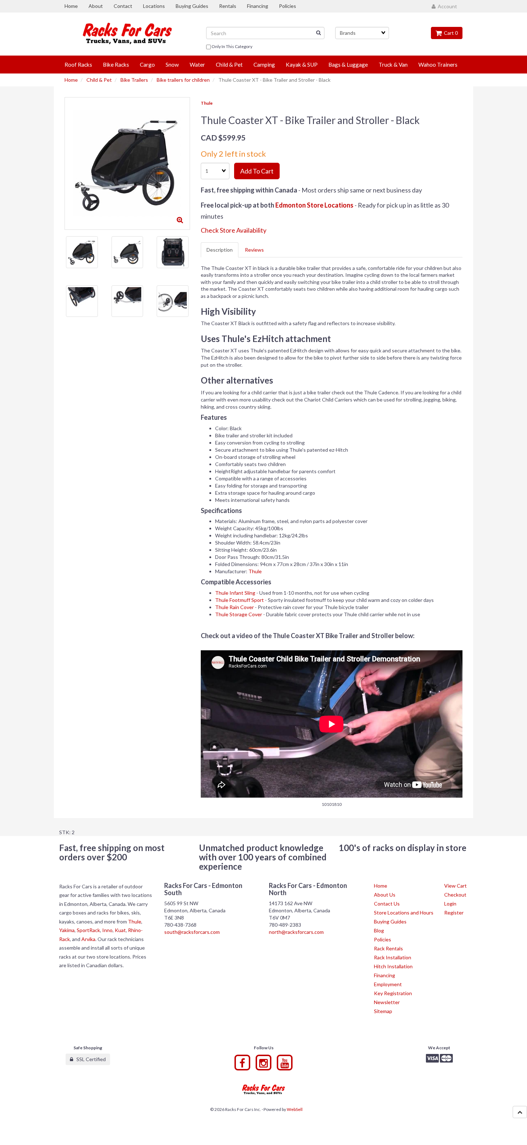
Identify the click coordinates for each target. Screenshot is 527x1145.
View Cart (455, 886)
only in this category (231, 46)
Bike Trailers (134, 80)
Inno (107, 930)
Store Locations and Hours (403, 912)
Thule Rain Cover (234, 607)
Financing (384, 975)
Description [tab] (219, 250)
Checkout (455, 895)
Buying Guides (390, 921)
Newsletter (387, 1002)
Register (454, 912)
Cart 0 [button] (450, 33)
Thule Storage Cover (238, 614)
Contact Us (387, 904)
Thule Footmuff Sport (239, 600)
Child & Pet (99, 80)
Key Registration (393, 993)
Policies (382, 939)
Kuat (120, 930)
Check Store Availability (233, 230)
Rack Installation (392, 957)
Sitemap (383, 1011)
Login (450, 904)
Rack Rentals (388, 948)
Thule (207, 103)
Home (71, 80)
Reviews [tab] (254, 250)
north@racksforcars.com (296, 932)
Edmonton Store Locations (314, 205)
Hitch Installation (393, 966)
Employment (388, 984)
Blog (379, 930)
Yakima (67, 930)
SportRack (88, 930)
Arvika (88, 939)
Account (446, 6)
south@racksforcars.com (192, 932)
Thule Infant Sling (235, 593)
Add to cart (257, 171)
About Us (384, 895)
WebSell (295, 1109)
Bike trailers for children (183, 80)
